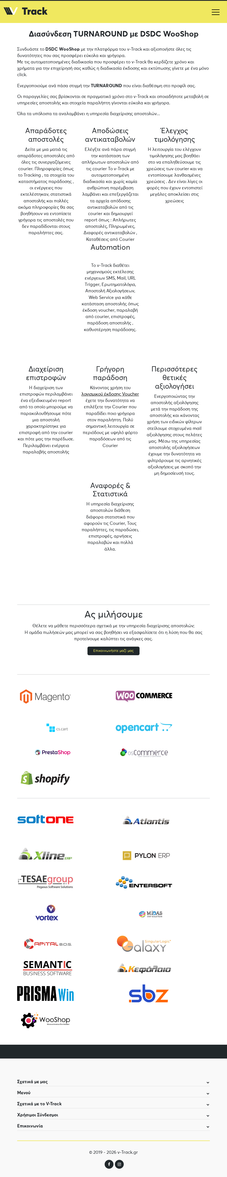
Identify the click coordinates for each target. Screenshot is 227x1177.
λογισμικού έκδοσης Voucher (110, 394)
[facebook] (109, 1164)
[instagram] (119, 1164)
